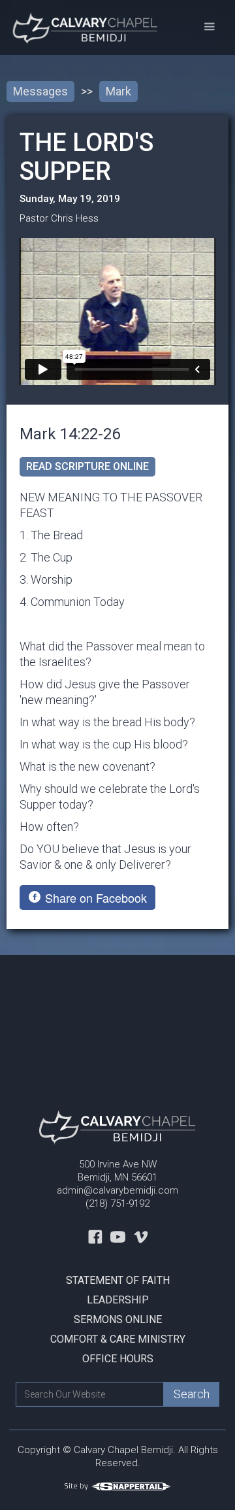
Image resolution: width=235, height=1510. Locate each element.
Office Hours (117, 1358)
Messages (40, 91)
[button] (209, 27)
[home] (80, 27)
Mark (118, 91)
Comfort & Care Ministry (117, 1339)
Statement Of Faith (118, 1280)
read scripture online (87, 466)
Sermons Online (118, 1319)
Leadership (118, 1300)
